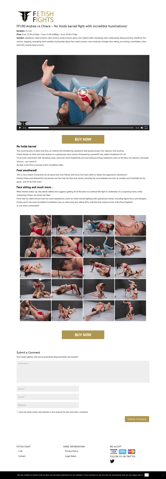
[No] (162, 475)
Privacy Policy (71, 451)
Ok (147, 475)
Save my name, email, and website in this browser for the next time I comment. (53, 412)
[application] (83, 92)
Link (20, 451)
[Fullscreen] (146, 127)
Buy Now (83, 139)
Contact (22, 456)
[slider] (80, 127)
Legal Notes (70, 456)
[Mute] (142, 127)
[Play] (20, 127)
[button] (83, 92)
